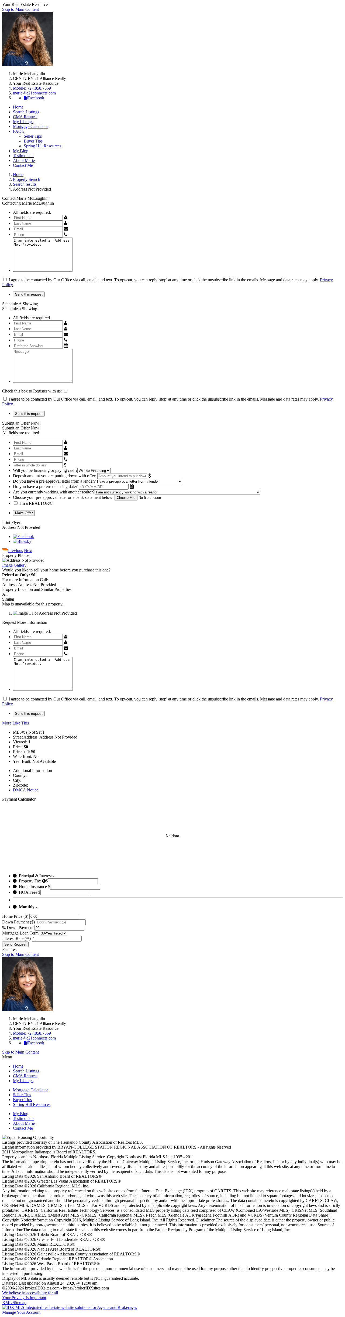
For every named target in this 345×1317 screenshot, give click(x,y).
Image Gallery (14, 565)
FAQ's (18, 131)
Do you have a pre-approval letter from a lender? (54, 481)
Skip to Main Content (20, 9)
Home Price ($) (15, 916)
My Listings (23, 121)
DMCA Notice (25, 790)
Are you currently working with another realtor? (54, 492)
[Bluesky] (22, 541)
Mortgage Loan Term (20, 933)
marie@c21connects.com (34, 93)
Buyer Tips (33, 141)
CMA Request (25, 116)
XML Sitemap (14, 1302)
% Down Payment (17, 927)
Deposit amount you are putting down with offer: (54, 475)
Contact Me (23, 165)
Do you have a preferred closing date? (45, 486)
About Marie (24, 160)
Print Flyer (11, 522)
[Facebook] (23, 536)
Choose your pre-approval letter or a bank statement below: (63, 497)
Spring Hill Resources (42, 146)
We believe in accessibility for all (30, 1293)
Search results (24, 184)
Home (18, 107)
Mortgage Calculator (30, 126)
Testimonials (23, 155)
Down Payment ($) (18, 922)
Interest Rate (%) (16, 938)
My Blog (20, 150)
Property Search (26, 179)
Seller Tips (33, 136)
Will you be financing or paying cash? (45, 470)
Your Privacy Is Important (24, 1297)
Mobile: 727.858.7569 (32, 88)
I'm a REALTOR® (35, 503)
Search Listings (26, 112)
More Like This (15, 723)
